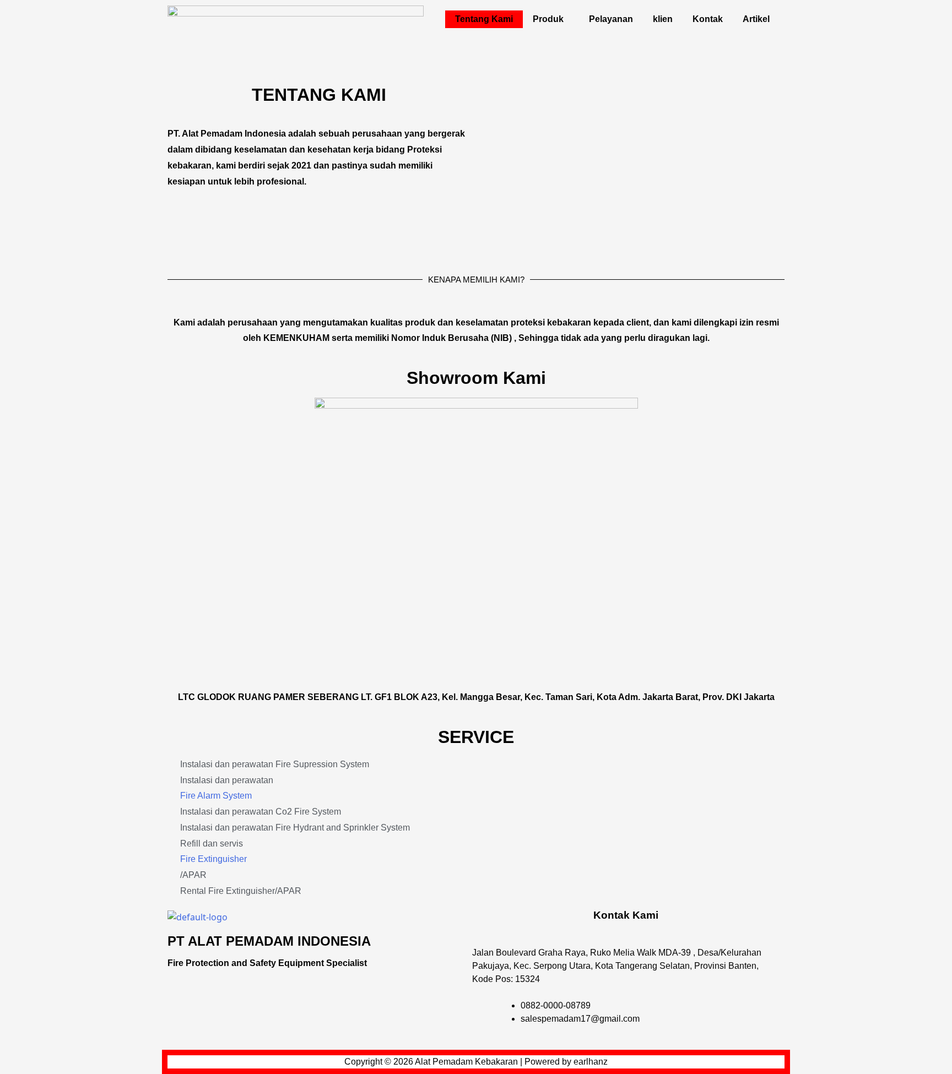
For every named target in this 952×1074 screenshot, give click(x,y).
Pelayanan (611, 19)
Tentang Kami (484, 19)
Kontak (708, 19)
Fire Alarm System (216, 795)
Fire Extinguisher (213, 859)
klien (663, 19)
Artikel (756, 19)
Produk (548, 19)
